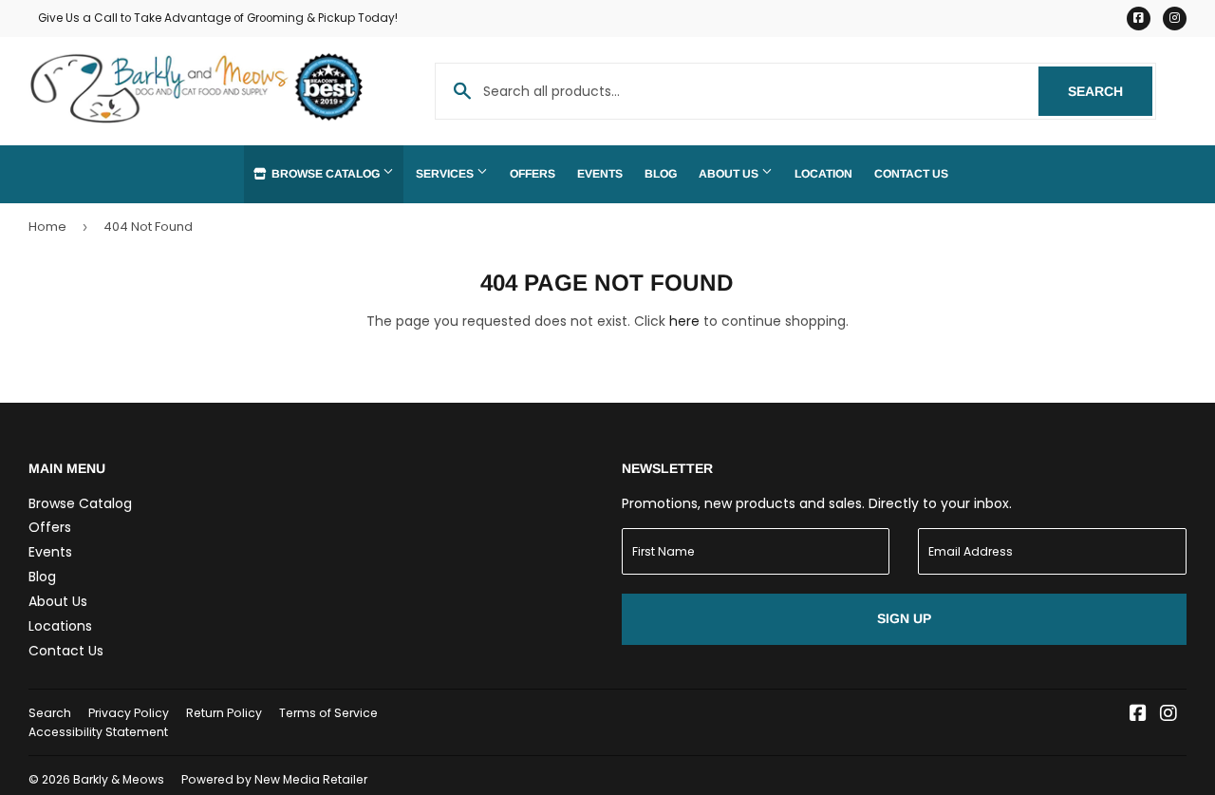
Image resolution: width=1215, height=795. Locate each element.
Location (823, 173)
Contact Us (911, 173)
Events (600, 173)
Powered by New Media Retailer (274, 779)
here (684, 321)
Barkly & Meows (118, 779)
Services (446, 173)
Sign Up (904, 618)
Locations (60, 625)
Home (47, 227)
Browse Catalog (326, 173)
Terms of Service (328, 713)
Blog (661, 173)
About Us (730, 173)
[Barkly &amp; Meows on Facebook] (1138, 715)
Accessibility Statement (98, 732)
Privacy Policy (128, 713)
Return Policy (224, 713)
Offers (532, 173)
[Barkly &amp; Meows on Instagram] (1168, 715)
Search (1110, 91)
